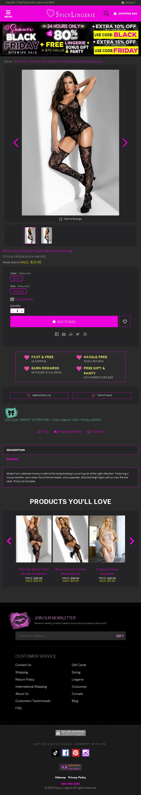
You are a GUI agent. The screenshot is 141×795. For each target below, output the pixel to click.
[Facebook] (57, 334)
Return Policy (25, 679)
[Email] (64, 334)
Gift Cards (79, 665)
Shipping (21, 672)
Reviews (12, 459)
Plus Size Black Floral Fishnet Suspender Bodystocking (34, 571)
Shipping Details (70, 431)
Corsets (77, 694)
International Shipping (31, 686)
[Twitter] (78, 334)
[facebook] (65, 753)
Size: (19, 286)
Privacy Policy (77, 777)
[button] (8, 13)
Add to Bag (66, 322)
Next (132, 541)
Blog (75, 701)
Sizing (76, 672)
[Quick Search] (106, 14)
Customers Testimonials (33, 701)
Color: (20, 273)
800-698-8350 (70, 783)
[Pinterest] (85, 334)
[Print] (71, 334)
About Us (22, 694)
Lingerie (77, 679)
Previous (9, 541)
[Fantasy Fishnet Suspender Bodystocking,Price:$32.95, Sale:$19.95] (107, 539)
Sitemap (60, 777)
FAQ (44, 431)
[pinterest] (75, 753)
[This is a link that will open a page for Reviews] (71, 767)
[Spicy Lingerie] (70, 13)
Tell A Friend (104, 395)
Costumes (79, 686)
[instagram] (86, 753)
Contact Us (23, 665)
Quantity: (15, 305)
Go (118, 636)
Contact (97, 431)
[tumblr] (55, 753)
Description (16, 450)
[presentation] (16, 143)
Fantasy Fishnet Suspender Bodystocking (107, 571)
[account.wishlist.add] (124, 321)
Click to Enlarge (72, 218)
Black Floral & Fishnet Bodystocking (70, 571)
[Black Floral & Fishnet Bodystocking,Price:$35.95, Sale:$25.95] (70, 539)
